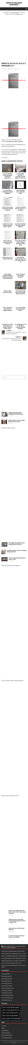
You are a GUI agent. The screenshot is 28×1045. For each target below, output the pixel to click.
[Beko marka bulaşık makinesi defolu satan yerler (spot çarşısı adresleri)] (4, 913)
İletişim (3, 1028)
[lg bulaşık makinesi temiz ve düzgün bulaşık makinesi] (3, 553)
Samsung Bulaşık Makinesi (7, 995)
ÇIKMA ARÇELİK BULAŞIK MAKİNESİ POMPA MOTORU (16, 413)
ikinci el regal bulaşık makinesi (10, 1015)
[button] (26, 9)
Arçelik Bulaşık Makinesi (6, 978)
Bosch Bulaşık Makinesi (6, 983)
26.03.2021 (5, 68)
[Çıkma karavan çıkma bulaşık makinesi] (4, 931)
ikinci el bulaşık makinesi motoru (10, 1010)
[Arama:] (14, 377)
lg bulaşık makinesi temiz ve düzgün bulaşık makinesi (17, 551)
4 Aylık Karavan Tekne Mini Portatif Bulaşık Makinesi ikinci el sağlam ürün (17, 921)
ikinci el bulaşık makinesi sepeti (10, 1012)
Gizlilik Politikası (5, 1030)
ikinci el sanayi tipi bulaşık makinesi (11, 1018)
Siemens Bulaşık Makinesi (7, 997)
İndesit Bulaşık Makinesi (6, 990)
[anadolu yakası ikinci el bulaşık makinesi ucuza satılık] (4, 423)
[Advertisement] (14, 39)
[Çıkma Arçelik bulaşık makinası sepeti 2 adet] (4, 560)
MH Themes (13, 1042)
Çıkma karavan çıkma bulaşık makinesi (16, 928)
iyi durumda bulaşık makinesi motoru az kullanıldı (16, 936)
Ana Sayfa (5, 12)
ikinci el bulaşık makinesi (15, 68)
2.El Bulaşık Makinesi (6, 974)
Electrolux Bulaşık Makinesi (7, 988)
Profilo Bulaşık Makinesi (6, 993)
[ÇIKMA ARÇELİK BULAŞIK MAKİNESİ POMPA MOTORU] (4, 415)
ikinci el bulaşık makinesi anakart (11, 1007)
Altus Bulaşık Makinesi (14, 12)
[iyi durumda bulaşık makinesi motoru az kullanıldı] (4, 938)
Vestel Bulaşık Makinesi (6, 1000)
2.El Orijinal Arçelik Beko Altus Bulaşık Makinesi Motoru (17, 543)
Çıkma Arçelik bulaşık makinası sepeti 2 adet (17, 558)
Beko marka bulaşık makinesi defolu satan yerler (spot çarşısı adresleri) (17, 912)
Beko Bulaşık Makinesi (6, 981)
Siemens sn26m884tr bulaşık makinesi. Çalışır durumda (13, 956)
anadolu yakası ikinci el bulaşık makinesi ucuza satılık (16, 421)
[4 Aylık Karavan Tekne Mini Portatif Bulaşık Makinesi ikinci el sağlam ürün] (4, 922)
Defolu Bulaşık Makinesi (6, 985)
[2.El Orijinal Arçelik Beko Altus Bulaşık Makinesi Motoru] (4, 545)
